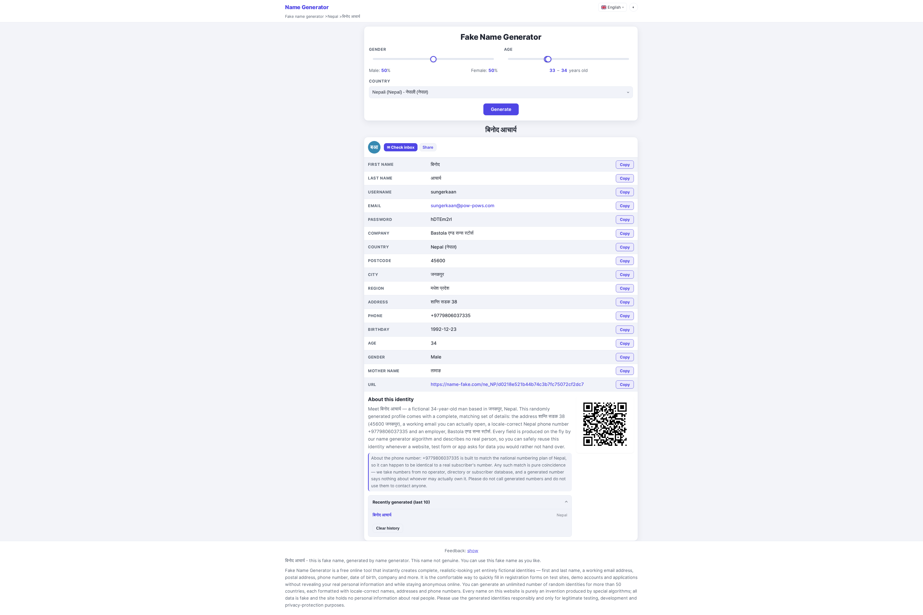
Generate (501, 109)
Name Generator (307, 7)
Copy (625, 164)
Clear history (387, 528)
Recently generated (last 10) (401, 502)
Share (428, 147)
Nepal (333, 16)
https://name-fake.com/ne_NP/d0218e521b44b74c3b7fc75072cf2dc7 (507, 384)
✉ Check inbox (400, 147)
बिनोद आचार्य (351, 16)
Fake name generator (304, 16)
